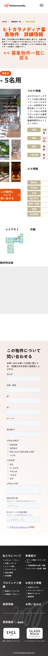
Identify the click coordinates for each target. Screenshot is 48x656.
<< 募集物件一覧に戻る (24, 55)
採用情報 (8, 604)
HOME (4, 22)
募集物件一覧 (16, 22)
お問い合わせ (33, 604)
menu (41, 5)
